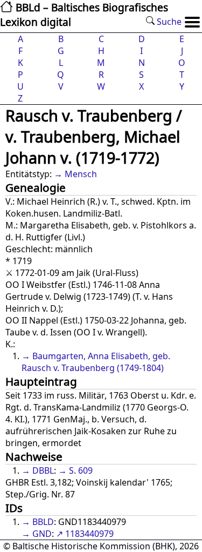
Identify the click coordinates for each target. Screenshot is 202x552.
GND (42, 534)
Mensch (81, 174)
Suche (168, 22)
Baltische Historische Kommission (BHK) (93, 546)
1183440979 (89, 534)
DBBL (43, 470)
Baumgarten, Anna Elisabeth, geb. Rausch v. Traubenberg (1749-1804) (96, 362)
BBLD (43, 522)
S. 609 (81, 470)
